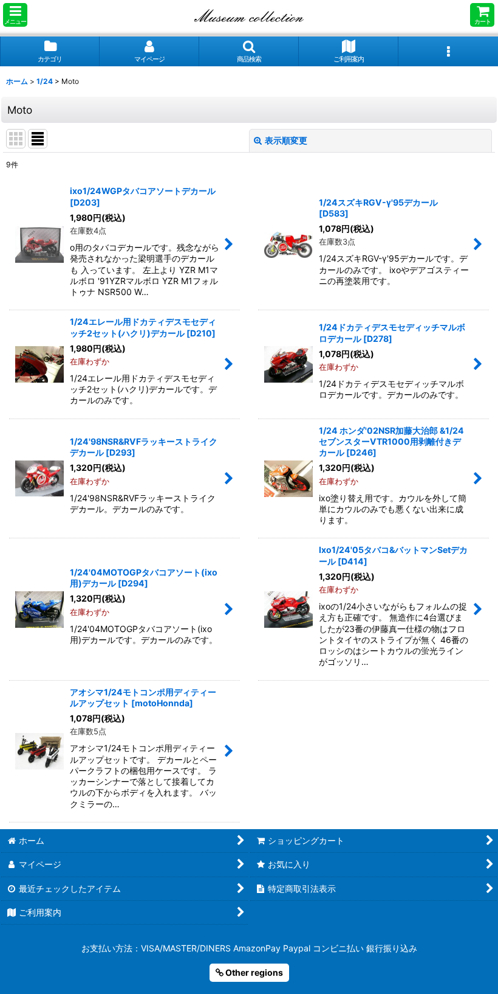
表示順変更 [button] (286, 140)
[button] (15, 15)
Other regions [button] (253, 972)
